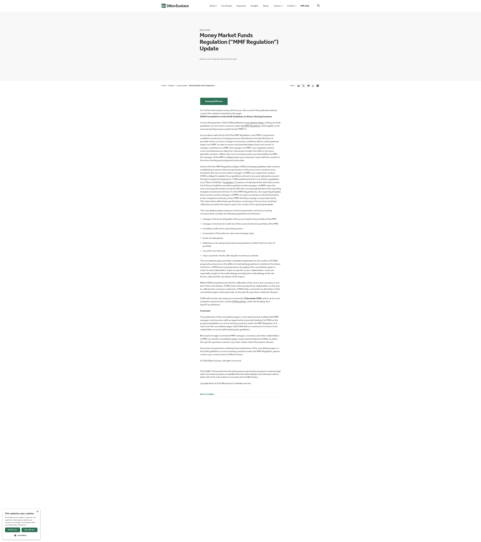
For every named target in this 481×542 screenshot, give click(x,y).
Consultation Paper (254, 122)
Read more (22, 525)
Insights (254, 5)
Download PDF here (214, 101)
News (266, 5)
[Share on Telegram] (308, 86)
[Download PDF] (313, 86)
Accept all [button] (12, 530)
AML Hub (304, 5)
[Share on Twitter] (303, 86)
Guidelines (228, 182)
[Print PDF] (318, 86)
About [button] (212, 5)
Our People (226, 5)
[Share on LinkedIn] (299, 86)
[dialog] (21, 524)
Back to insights (207, 394)
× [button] (37, 512)
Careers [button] (277, 5)
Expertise (241, 5)
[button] (21, 535)
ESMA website (239, 301)
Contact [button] (291, 5)
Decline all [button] (29, 530)
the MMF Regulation (250, 125)
